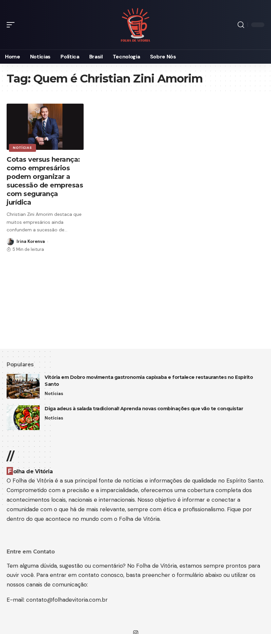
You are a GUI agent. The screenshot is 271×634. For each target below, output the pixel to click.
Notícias (22, 148)
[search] (241, 24)
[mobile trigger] (12, 24)
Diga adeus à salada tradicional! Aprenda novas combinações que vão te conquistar (144, 409)
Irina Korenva (31, 241)
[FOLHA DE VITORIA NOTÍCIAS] (135, 25)
